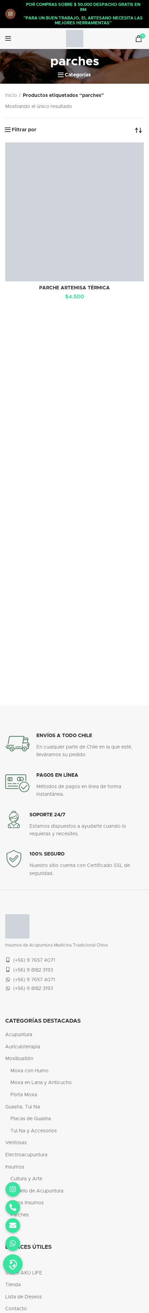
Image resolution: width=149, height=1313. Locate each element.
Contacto (16, 1308)
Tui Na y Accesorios (33, 1131)
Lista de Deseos (23, 1297)
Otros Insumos (27, 1202)
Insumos (14, 1167)
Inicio (11, 95)
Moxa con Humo (29, 1070)
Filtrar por (24, 129)
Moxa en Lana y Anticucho (41, 1082)
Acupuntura (18, 1034)
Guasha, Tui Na (22, 1107)
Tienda (13, 1284)
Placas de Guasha (30, 1118)
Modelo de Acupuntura (36, 1191)
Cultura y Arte (26, 1178)
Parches (19, 1215)
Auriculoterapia (22, 1046)
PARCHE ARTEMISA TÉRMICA (74, 288)
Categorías (78, 75)
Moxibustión (19, 1058)
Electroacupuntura (26, 1155)
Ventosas (16, 1142)
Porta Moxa (23, 1094)
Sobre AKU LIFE (23, 1273)
